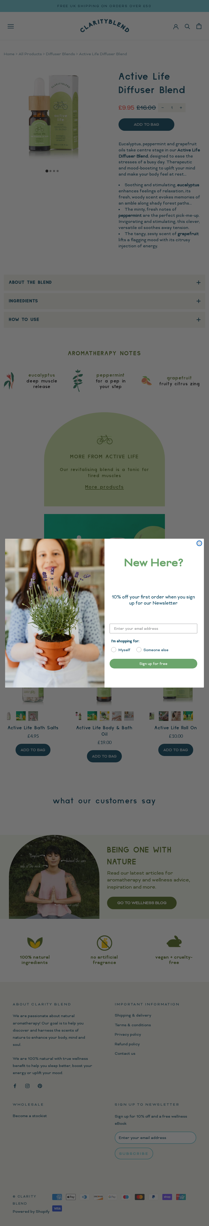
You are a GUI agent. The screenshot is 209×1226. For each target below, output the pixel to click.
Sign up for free (153, 663)
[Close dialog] (199, 543)
